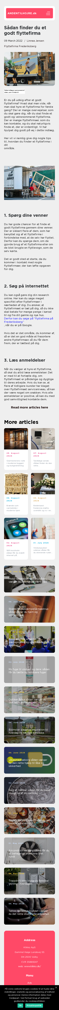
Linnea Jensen (35, 40)
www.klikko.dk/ (32, 966)
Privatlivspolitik (34, 1005)
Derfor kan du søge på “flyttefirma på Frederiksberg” (28, 320)
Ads (29, 982)
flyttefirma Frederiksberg (20, 46)
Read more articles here (29, 407)
